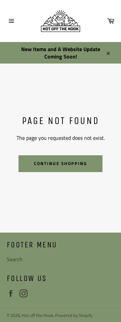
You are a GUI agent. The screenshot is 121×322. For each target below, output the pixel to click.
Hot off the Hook (37, 315)
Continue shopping (60, 163)
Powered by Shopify (73, 315)
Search (15, 259)
